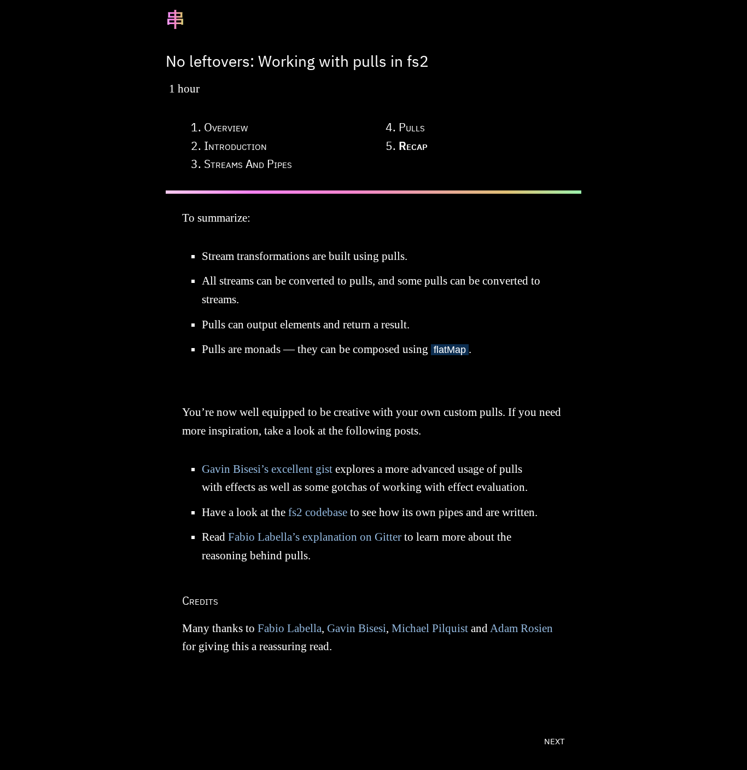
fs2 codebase (317, 512)
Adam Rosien (521, 628)
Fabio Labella (290, 628)
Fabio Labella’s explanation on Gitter (314, 536)
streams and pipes (248, 163)
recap (413, 145)
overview (226, 127)
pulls (412, 127)
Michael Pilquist (430, 628)
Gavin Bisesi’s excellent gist (267, 469)
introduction (235, 145)
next (554, 740)
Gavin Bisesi (356, 628)
